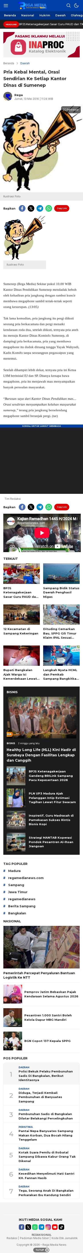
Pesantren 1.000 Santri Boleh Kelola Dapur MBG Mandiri (48, 1017)
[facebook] (22, 208)
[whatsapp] (48, 208)
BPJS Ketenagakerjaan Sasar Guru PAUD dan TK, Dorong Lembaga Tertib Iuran (20, 596)
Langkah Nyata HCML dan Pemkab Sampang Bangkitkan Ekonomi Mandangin (60, 676)
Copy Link (62, 208)
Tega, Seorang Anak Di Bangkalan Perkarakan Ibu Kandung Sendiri (46, 1193)
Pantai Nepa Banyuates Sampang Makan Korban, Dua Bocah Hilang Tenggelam (46, 1135)
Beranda (8, 63)
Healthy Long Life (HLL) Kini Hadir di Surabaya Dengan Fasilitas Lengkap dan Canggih (41, 755)
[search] (68, 5)
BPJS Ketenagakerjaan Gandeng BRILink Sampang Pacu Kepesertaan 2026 (51, 776)
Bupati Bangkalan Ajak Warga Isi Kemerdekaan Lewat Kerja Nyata (20, 676)
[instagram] (48, 1227)
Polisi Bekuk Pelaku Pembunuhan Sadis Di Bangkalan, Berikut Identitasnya (46, 1076)
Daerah (25, 63)
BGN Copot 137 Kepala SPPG (47, 1041)
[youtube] (55, 1227)
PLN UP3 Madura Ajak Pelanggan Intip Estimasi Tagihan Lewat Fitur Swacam (52, 798)
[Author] (7, 96)
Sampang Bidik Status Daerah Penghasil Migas (61, 592)
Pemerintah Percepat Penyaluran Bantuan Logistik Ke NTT (39, 975)
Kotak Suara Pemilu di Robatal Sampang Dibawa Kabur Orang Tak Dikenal (47, 1157)
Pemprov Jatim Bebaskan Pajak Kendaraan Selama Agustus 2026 (51, 994)
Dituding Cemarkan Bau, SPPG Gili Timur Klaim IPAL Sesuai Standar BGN (59, 635)
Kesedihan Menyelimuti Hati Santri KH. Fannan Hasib (46, 1176)
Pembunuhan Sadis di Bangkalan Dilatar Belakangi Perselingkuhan (46, 1116)
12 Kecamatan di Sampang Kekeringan (20, 631)
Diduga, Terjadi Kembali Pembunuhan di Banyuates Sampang (40, 1097)
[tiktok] (61, 1227)
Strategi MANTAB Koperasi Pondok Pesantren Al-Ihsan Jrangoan (51, 842)
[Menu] (5, 5)
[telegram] (40, 208)
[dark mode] (76, 5)
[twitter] (31, 208)
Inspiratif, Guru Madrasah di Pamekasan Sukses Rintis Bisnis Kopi (51, 820)
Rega (18, 95)
